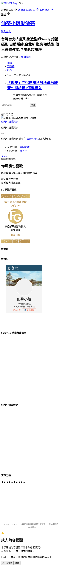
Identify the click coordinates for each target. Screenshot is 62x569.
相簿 (9, 63)
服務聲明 (32, 527)
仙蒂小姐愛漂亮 (18, 23)
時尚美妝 (26, 57)
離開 (17, 563)
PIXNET (14, 524)
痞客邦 (30, 138)
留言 (36, 138)
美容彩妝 (24, 147)
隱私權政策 (53, 524)
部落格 (10, 66)
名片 (9, 70)
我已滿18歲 (7, 563)
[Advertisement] (16, 502)
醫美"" (23, 150)
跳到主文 (6, 31)
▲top (4, 156)
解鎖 (33, 105)
